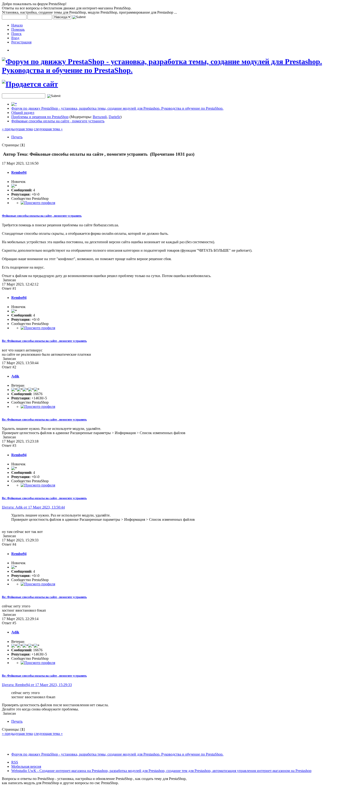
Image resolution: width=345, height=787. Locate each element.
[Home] (14, 104)
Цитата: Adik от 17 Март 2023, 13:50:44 (33, 507)
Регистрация (21, 42)
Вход (15, 38)
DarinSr (114, 117)
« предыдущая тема (17, 129)
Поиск (16, 34)
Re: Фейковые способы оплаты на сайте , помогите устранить (44, 341)
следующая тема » (48, 129)
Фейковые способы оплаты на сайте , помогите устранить (57, 121)
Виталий (100, 117)
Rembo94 (19, 172)
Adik (15, 376)
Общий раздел (22, 113)
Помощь (18, 29)
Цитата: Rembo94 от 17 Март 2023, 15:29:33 (37, 685)
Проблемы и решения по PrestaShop (40, 117)
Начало (17, 25)
